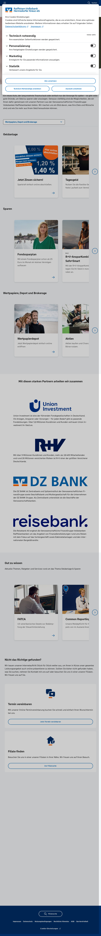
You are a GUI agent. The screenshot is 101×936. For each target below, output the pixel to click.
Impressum (35, 26)
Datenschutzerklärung (15, 26)
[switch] (93, 45)
